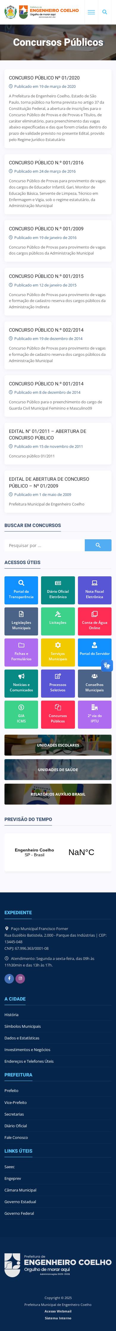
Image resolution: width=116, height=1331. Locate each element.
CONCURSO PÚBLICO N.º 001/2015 (46, 276)
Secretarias (14, 1114)
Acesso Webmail (58, 1311)
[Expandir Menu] (91, 12)
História (11, 1014)
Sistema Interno (58, 1318)
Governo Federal (19, 1213)
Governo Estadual (20, 1201)
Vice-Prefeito (15, 1102)
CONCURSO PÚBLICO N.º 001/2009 (46, 228)
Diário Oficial (15, 1125)
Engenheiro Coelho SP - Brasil (58, 852)
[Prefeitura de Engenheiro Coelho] (41, 12)
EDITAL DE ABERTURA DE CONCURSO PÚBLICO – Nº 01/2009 (49, 482)
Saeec (9, 1166)
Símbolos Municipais (22, 1026)
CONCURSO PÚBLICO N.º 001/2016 (46, 162)
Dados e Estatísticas (21, 1038)
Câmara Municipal (20, 1190)
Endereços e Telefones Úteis (29, 1061)
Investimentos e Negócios (27, 1049)
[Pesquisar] (105, 12)
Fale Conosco (16, 1137)
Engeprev (12, 1178)
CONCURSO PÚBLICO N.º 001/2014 (46, 383)
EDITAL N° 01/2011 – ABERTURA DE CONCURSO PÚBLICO (47, 435)
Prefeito (11, 1090)
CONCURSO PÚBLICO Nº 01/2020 (44, 78)
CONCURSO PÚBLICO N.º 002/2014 (46, 330)
